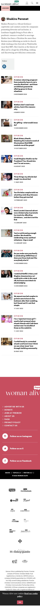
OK (20, 602)
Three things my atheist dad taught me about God (25, 177)
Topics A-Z (17, 473)
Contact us (10, 426)
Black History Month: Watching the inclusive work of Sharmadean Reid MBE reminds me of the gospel (26, 142)
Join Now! (5, 8)
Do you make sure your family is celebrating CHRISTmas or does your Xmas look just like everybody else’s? (25, 256)
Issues (7, 473)
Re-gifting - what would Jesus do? (26, 123)
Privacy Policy (12, 422)
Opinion (18, 77)
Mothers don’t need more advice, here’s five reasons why (24, 106)
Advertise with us (14, 407)
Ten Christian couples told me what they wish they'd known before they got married (26, 194)
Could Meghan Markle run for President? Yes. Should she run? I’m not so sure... (25, 160)
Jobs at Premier (13, 413)
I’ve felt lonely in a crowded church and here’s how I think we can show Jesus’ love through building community (26, 345)
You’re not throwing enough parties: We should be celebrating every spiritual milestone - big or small (25, 236)
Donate (8, 410)
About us (9, 416)
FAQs (7, 419)
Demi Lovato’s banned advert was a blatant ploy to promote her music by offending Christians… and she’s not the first (26, 215)
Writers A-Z (27, 473)
